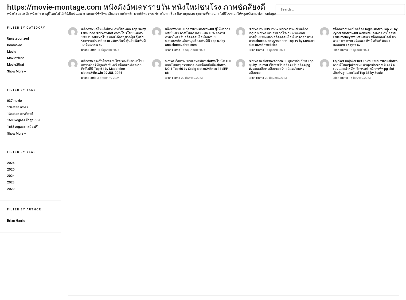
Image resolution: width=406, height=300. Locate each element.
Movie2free (15, 58)
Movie (11, 51)
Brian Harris (16, 220)
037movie (14, 101)
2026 (11, 163)
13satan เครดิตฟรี (20, 114)
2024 (11, 176)
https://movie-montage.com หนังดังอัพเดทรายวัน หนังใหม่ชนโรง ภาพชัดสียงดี (136, 7)
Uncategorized (18, 38)
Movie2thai (15, 64)
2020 (11, 189)
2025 (11, 169)
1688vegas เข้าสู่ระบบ (23, 120)
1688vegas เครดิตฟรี (22, 127)
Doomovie (14, 45)
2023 (11, 182)
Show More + (16, 71)
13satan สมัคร (17, 107)
